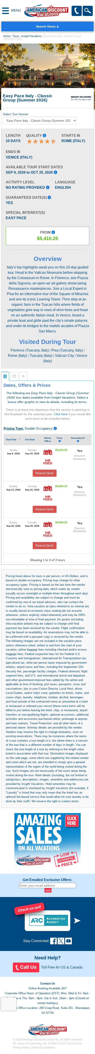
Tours (16, 36)
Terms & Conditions (43, 1047)
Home (7, 36)
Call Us (28, 967)
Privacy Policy (21, 1047)
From (59, 438)
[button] (77, 920)
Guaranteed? (78, 438)
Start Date (11, 439)
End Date (30, 439)
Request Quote (45, 473)
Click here (61, 414)
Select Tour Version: (16, 114)
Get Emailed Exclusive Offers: (47, 880)
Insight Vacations (31, 36)
